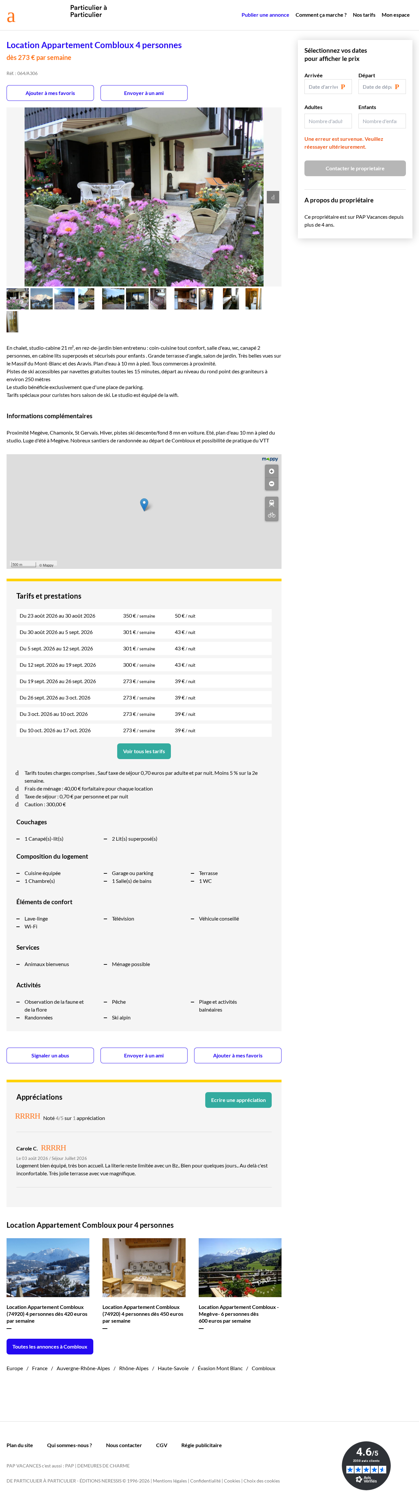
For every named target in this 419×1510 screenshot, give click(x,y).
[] (271, 503)
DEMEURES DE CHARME (103, 1465)
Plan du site (20, 1445)
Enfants (367, 107)
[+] (271, 471)
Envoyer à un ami (144, 93)
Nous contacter (124, 1445)
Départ (366, 75)
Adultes (313, 107)
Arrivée (313, 75)
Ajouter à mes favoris (50, 93)
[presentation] (273, 197)
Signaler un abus (50, 1055)
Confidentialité (205, 1480)
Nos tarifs (364, 14)
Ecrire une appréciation (238, 1100)
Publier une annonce (265, 14)
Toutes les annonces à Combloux (49, 1346)
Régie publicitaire (201, 1445)
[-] (271, 483)
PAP (69, 1465)
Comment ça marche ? (321, 14)
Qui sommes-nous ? (69, 1445)
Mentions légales (170, 1480)
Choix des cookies (262, 1480)
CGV (161, 1445)
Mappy (48, 565)
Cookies (232, 1480)
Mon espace (396, 14)
